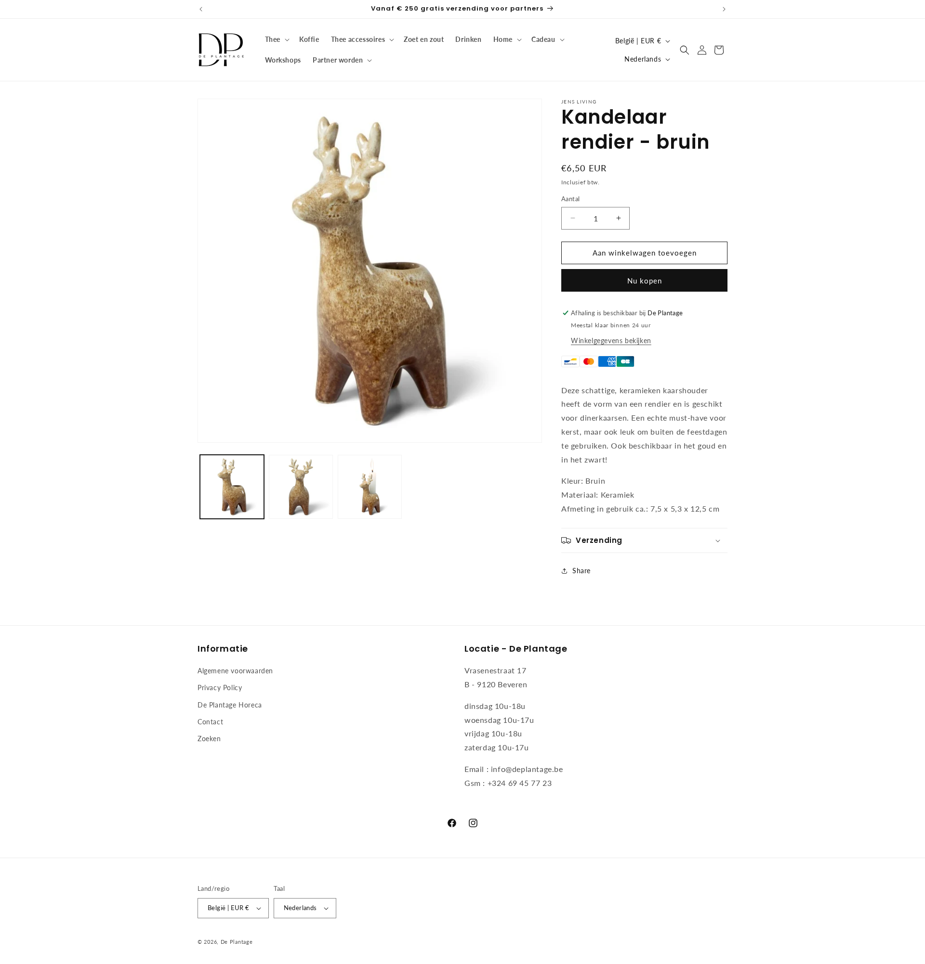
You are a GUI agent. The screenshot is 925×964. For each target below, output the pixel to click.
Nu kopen (644, 280)
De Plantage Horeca (230, 705)
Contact (210, 722)
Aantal (570, 199)
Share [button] (581, 570)
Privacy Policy (220, 687)
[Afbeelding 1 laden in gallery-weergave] (232, 487)
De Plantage (237, 941)
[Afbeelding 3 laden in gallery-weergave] (370, 487)
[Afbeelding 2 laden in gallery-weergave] (301, 487)
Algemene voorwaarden (235, 671)
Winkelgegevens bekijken (611, 340)
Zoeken (209, 738)
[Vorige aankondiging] (200, 9)
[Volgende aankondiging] (724, 9)
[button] (276, 39)
